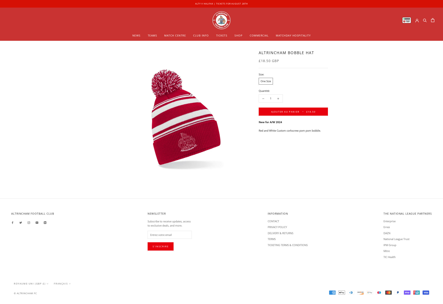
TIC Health (389, 257)
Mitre (386, 251)
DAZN (386, 233)
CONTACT (273, 221)
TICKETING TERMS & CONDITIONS (288, 245)
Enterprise (389, 221)
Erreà (386, 227)
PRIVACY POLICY (277, 227)
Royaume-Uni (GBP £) (30, 283)
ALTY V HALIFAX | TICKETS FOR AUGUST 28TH (221, 3)
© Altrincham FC (25, 293)
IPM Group (389, 245)
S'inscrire (161, 246)
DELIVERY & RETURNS (280, 233)
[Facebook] (12, 222)
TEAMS (152, 35)
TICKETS (221, 35)
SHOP (238, 35)
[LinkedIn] (45, 222)
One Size (266, 81)
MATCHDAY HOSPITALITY (293, 35)
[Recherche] (425, 20)
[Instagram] (29, 222)
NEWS (136, 35)
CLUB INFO (201, 35)
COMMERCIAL (259, 35)
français (61, 283)
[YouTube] (37, 222)
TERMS (272, 239)
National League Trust (396, 239)
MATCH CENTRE (175, 35)
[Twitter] (20, 222)
